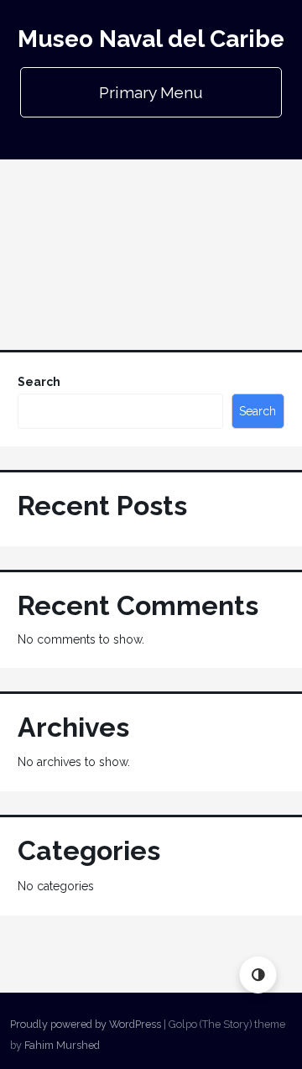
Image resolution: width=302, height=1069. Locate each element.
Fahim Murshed (62, 1045)
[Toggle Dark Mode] (258, 974)
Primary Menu (151, 92)
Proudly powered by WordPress (85, 1024)
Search (39, 381)
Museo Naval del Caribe (151, 39)
